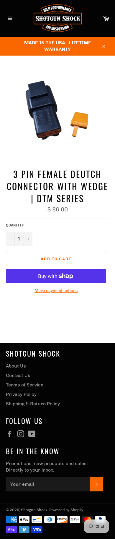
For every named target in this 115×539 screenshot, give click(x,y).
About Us (16, 366)
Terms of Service (24, 385)
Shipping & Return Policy (33, 404)
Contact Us (18, 375)
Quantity (15, 225)
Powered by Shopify (66, 510)
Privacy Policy (21, 394)
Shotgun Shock (34, 510)
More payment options (56, 290)
